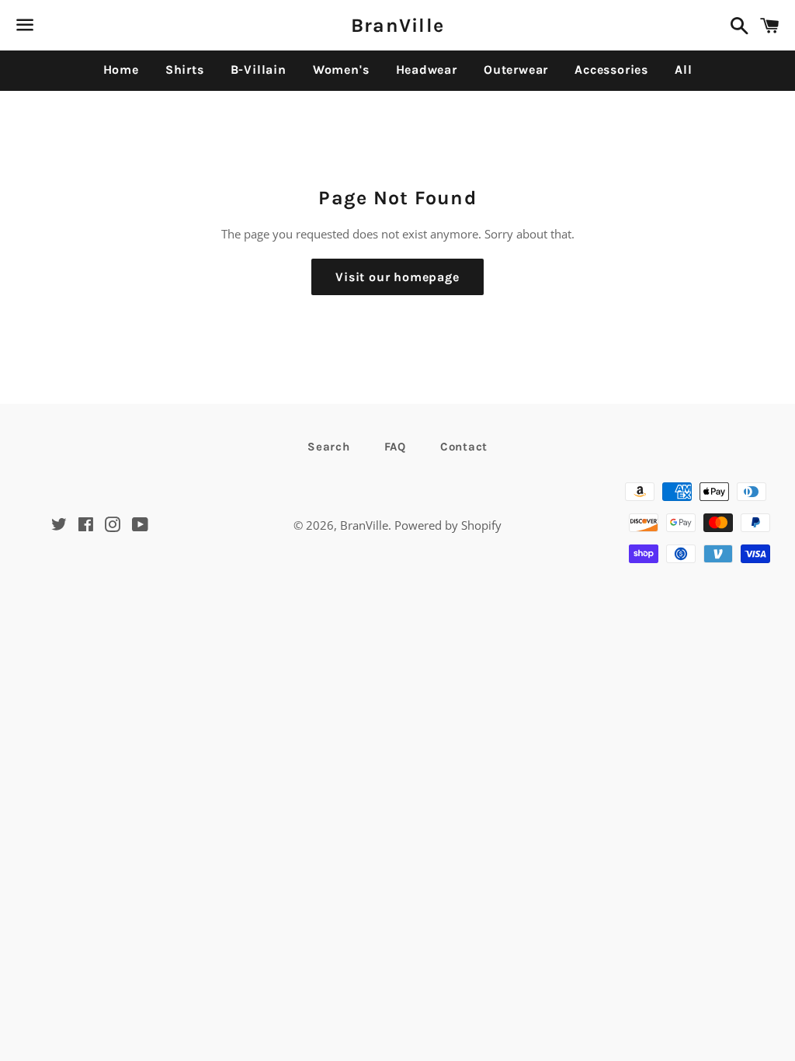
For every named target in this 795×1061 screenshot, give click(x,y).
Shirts (184, 69)
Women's (341, 69)
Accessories (611, 69)
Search (328, 447)
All (683, 69)
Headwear (426, 69)
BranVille (397, 25)
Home (121, 69)
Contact (464, 447)
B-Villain (258, 69)
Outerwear (516, 69)
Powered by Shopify (448, 525)
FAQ (395, 447)
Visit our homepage (397, 277)
